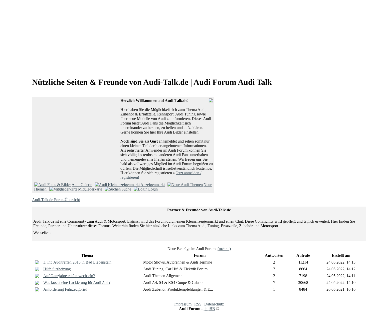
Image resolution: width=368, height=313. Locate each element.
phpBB (209, 308)
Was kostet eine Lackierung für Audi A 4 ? (76, 282)
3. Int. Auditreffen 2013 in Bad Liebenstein (77, 262)
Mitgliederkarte (90, 189)
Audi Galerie (82, 184)
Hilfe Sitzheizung (57, 269)
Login (153, 189)
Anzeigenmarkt (152, 184)
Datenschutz (214, 304)
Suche (126, 189)
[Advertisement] (44, 37)
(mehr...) (224, 248)
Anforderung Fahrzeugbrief (65, 289)
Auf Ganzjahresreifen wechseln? (69, 276)
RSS (198, 304)
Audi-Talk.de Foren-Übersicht (56, 200)
